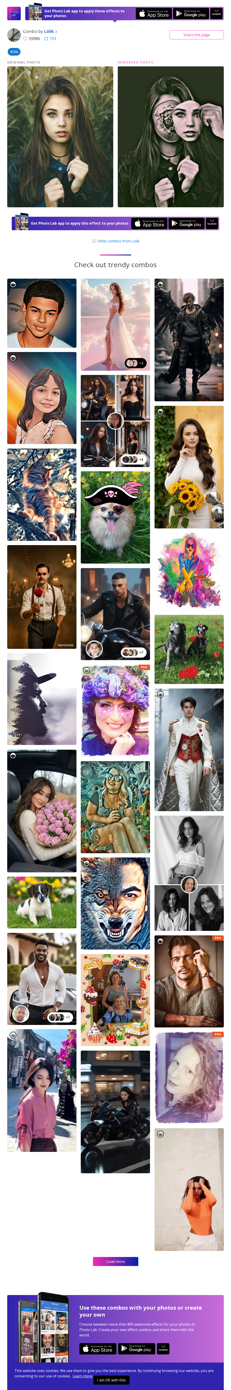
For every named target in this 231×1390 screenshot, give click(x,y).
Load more (115, 1261)
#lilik (14, 51)
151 (53, 38)
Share (196, 34)
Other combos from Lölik (118, 241)
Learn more (82, 1376)
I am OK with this (111, 1380)
